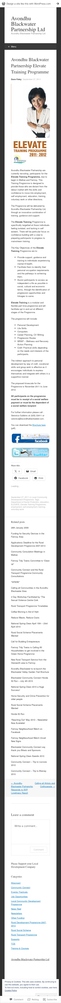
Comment (39, 849)
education (44, 502)
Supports (15, 939)
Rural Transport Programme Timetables (29, 605)
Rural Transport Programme (24, 934)
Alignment (15, 882)
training (41, 506)
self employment (30, 506)
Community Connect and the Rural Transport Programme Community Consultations (27, 573)
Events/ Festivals (19, 892)
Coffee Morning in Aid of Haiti (25, 611)
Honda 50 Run (17, 713)
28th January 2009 (19, 527)
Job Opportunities (19, 896)
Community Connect (20, 887)
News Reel (16, 908)
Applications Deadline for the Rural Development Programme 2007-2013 (28, 544)
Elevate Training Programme (33, 504)
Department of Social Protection (25, 502)
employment (16, 506)
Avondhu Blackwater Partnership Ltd (30, 959)
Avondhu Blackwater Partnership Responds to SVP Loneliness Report (22, 788)
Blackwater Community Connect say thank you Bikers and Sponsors (28, 748)
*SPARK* (15, 581)
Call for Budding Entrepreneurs (25, 641)
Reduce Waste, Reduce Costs (25, 617)
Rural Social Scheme (21, 930)
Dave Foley (16, 79)
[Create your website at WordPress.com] (30, 3)
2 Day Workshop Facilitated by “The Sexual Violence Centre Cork (28, 598)
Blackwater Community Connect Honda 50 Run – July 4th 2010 (29, 679)
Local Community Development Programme (29, 498)
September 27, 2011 (32, 79)
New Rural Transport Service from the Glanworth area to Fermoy (28, 661)
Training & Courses (20, 948)
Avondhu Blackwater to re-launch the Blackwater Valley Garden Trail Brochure (30, 670)
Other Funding (17, 917)
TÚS (13, 943)
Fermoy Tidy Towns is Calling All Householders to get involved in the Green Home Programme (27, 650)
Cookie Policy (11, 990)
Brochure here (39, 424)
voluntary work (17, 509)
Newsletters (16, 913)
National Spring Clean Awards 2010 (27, 756)
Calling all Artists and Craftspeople (45, 785)
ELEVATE (15, 504)
